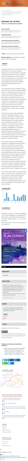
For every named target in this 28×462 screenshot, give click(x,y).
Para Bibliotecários (6, 445)
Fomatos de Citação (8, 297)
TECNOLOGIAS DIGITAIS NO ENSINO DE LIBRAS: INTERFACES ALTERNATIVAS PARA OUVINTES (14, 416)
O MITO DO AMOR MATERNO (9, 403)
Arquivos (8, 10)
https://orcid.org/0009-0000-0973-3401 (11, 37)
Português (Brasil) (6, 432)
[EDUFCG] (0, 454)
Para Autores (5, 443)
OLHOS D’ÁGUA (6, 412)
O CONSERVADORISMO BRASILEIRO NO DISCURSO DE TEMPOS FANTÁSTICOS (11, 399)
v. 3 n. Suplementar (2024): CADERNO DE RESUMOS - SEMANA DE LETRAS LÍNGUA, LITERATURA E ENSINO (11, 13)
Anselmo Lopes (12, 457)
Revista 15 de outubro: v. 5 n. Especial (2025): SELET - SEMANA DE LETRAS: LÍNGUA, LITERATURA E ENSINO (14, 353)
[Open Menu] (3, 3)
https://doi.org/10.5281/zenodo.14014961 (14, 53)
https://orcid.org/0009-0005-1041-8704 (11, 49)
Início (3, 10)
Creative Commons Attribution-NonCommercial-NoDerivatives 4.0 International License (13, 335)
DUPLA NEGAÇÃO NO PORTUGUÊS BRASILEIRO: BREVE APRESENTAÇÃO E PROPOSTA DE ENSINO (14, 407)
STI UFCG (2, 458)
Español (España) (6, 430)
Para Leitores (5, 441)
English (4, 427)
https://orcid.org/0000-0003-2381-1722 (11, 43)
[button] (5, 360)
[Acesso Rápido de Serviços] (1, 454)
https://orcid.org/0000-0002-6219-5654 (11, 31)
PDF (4, 266)
